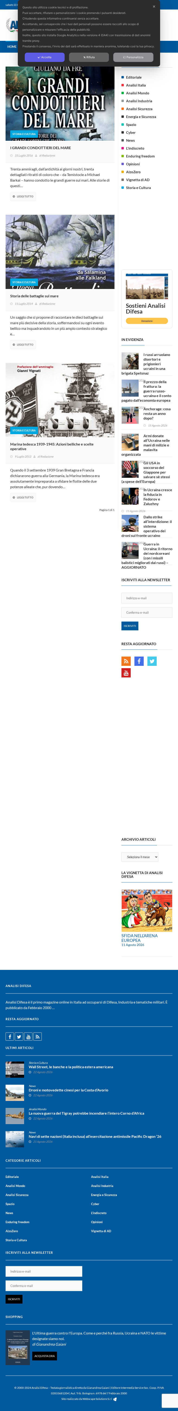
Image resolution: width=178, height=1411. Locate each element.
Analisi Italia (136, 85)
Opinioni (133, 164)
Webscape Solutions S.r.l (97, 1399)
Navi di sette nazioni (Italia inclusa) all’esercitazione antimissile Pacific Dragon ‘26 (95, 1136)
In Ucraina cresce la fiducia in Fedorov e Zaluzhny (157, 496)
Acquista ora (45, 1356)
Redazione (48, 155)
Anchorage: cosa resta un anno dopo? (157, 413)
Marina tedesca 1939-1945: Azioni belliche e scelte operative (52, 446)
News (130, 140)
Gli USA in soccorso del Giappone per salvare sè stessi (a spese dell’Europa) (145, 472)
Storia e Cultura (24, 133)
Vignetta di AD (137, 180)
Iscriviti (130, 626)
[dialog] (89, 33)
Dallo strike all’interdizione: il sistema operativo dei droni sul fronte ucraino (146, 526)
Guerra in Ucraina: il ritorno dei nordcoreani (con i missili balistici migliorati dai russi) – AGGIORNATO (146, 555)
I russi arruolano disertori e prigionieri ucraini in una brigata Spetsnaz (145, 363)
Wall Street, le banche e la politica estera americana (71, 1067)
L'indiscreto (135, 148)
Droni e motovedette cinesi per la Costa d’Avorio (68, 1090)
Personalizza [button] (135, 57)
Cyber (131, 132)
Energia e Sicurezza (141, 117)
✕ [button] (154, 6)
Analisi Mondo (137, 93)
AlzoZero (133, 172)
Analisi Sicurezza (139, 109)
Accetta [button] (46, 57)
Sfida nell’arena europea (139, 938)
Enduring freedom (140, 156)
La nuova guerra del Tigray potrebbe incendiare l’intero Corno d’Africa (86, 1113)
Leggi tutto (25, 196)
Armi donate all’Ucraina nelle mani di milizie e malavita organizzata (145, 444)
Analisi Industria (139, 101)
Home (11, 46)
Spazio (131, 124)
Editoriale (134, 77)
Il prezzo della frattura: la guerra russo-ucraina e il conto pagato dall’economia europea (146, 390)
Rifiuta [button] (90, 57)
